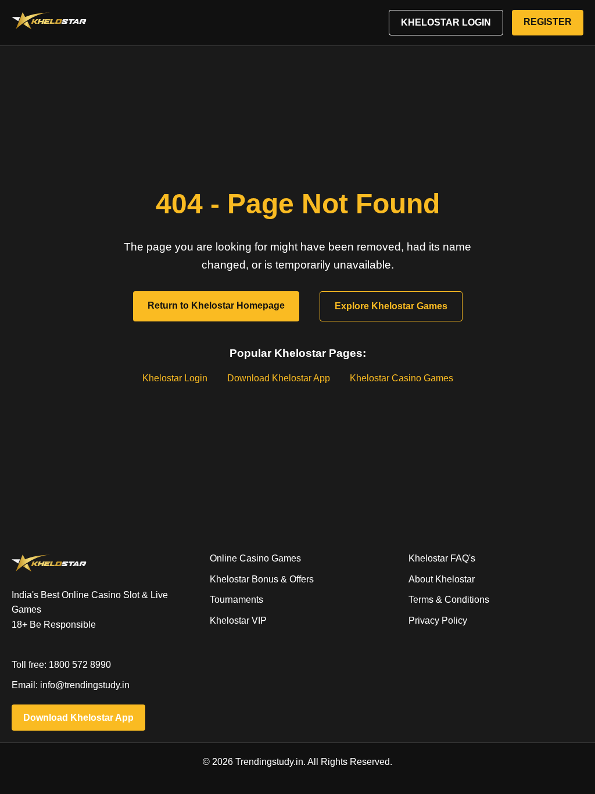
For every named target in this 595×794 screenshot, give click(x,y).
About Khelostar (441, 579)
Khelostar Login (174, 378)
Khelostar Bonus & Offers (262, 579)
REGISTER (548, 22)
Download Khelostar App (278, 378)
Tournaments (236, 600)
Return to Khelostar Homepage (216, 305)
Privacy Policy (437, 620)
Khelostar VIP (238, 620)
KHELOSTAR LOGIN (446, 22)
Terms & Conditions (448, 600)
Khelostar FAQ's (441, 558)
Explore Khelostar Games (391, 306)
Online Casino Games (255, 558)
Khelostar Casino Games (401, 378)
